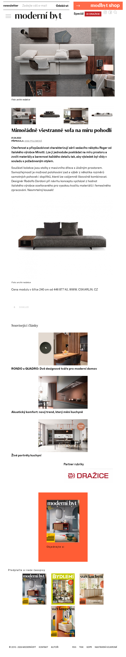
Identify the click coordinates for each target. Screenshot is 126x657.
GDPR (89, 647)
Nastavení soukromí (106, 647)
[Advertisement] (49, 300)
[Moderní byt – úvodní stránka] (38, 19)
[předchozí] (14, 114)
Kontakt (43, 647)
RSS (74, 647)
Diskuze (21, 307)
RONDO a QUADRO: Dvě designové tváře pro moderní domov (54, 368)
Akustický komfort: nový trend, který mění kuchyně (47, 412)
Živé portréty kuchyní (26, 455)
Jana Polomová (33, 141)
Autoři (54, 647)
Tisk (81, 647)
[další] (112, 114)
